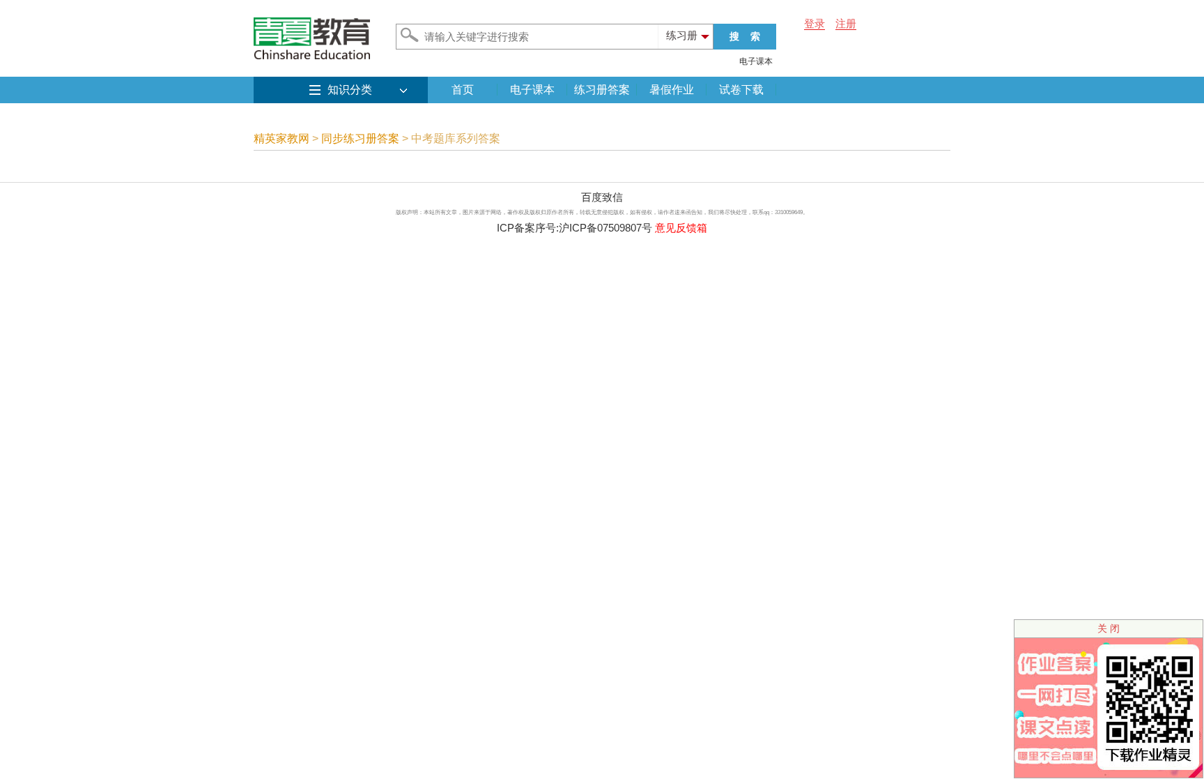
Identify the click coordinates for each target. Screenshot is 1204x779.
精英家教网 (281, 138)
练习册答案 (602, 90)
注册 (845, 23)
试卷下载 (741, 90)
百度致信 (602, 197)
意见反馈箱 (681, 228)
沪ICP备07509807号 (605, 228)
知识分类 (349, 90)
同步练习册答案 (360, 138)
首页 (463, 90)
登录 (814, 23)
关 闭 (1108, 628)
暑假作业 (671, 90)
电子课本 (756, 61)
